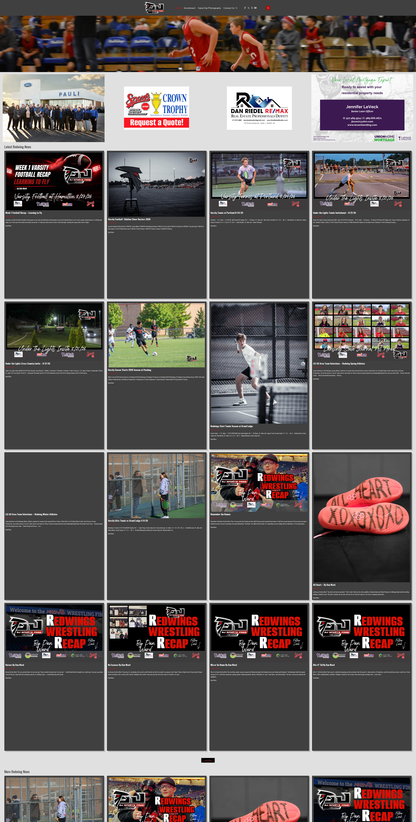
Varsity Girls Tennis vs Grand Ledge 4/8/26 (128, 520)
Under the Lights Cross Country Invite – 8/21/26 (27, 363)
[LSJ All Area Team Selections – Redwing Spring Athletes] (362, 332)
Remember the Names (220, 514)
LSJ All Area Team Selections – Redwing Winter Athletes (31, 514)
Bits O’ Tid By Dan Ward (324, 664)
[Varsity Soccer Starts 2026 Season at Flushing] (157, 335)
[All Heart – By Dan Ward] (362, 518)
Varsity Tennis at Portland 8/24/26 (226, 212)
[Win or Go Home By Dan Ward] (259, 633)
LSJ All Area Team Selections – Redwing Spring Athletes (339, 363)
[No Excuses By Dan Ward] (157, 633)
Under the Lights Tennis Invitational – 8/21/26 (334, 212)
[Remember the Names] (259, 482)
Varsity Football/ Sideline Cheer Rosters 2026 (129, 219)
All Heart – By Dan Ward (324, 584)
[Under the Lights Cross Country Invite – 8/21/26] (54, 332)
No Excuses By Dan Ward (119, 664)
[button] (245, 8)
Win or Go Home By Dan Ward (223, 664)
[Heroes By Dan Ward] (54, 633)
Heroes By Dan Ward (14, 664)
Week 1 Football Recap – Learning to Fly (23, 212)
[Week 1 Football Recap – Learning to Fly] (54, 181)
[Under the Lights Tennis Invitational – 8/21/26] (362, 181)
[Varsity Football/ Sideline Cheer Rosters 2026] (157, 184)
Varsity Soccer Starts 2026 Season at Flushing (129, 369)
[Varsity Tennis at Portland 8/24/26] (259, 181)
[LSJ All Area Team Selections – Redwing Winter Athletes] (54, 482)
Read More (8, 226)
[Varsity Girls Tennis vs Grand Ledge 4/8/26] (157, 486)
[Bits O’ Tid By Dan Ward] (362, 633)
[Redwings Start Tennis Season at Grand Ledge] (259, 363)
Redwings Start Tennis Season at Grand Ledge (231, 426)
